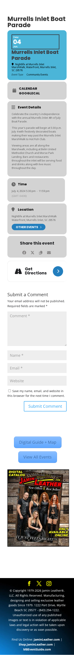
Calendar (28, 89)
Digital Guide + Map (37, 442)
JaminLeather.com (47, 639)
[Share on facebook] (24, 251)
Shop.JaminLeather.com (36, 644)
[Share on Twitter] (32, 251)
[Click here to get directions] (58, 271)
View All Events (37, 457)
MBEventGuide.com (37, 649)
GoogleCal (29, 93)
